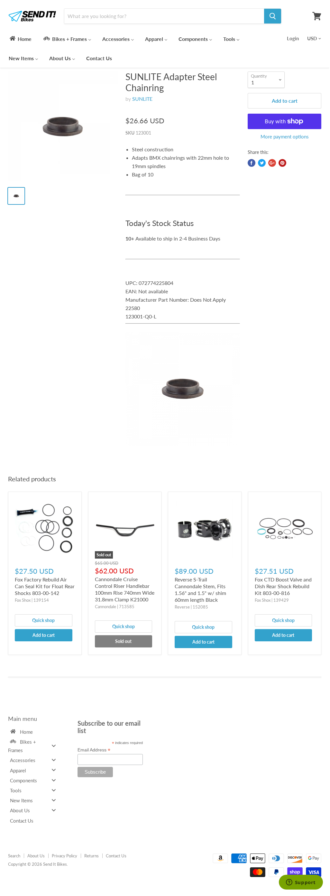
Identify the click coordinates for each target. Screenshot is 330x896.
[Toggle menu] (54, 745)
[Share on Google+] (272, 163)
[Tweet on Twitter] (262, 163)
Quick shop (43, 620)
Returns (91, 855)
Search (14, 855)
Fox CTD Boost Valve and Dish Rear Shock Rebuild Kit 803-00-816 (283, 586)
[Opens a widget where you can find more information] (301, 883)
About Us (36, 855)
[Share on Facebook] (251, 163)
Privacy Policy (64, 855)
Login (293, 38)
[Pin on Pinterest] (282, 163)
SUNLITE (142, 99)
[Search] (272, 16)
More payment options (285, 136)
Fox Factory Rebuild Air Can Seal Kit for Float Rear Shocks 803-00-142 (45, 586)
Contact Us (116, 855)
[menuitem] (20, 39)
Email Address (94, 750)
